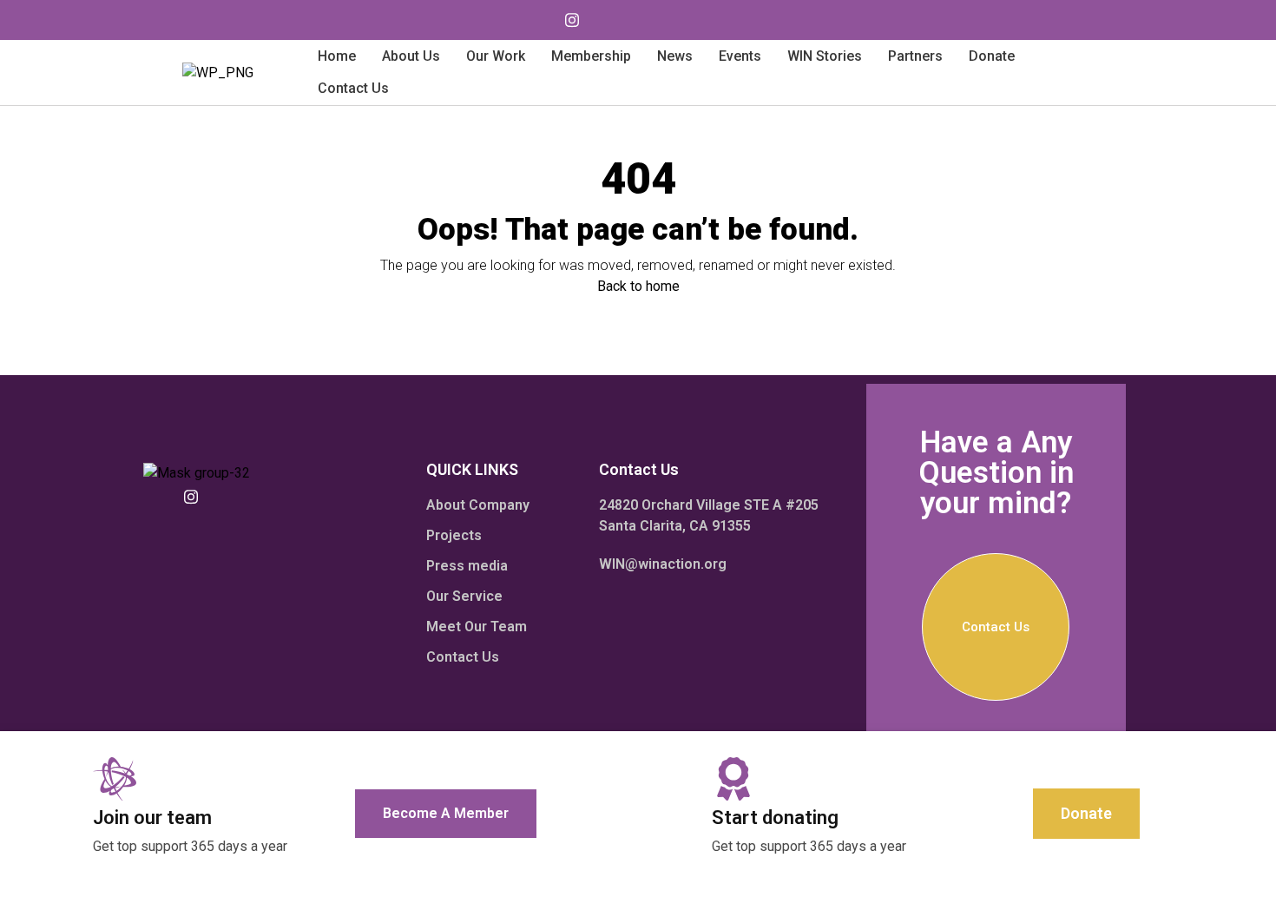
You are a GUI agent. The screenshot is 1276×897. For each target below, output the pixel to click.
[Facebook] (607, 20)
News (675, 56)
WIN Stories (824, 56)
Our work (495, 56)
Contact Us (353, 88)
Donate (992, 56)
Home (337, 56)
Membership (591, 56)
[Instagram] (572, 20)
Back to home (638, 286)
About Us (411, 56)
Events (740, 56)
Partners (915, 56)
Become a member (446, 813)
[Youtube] (537, 20)
